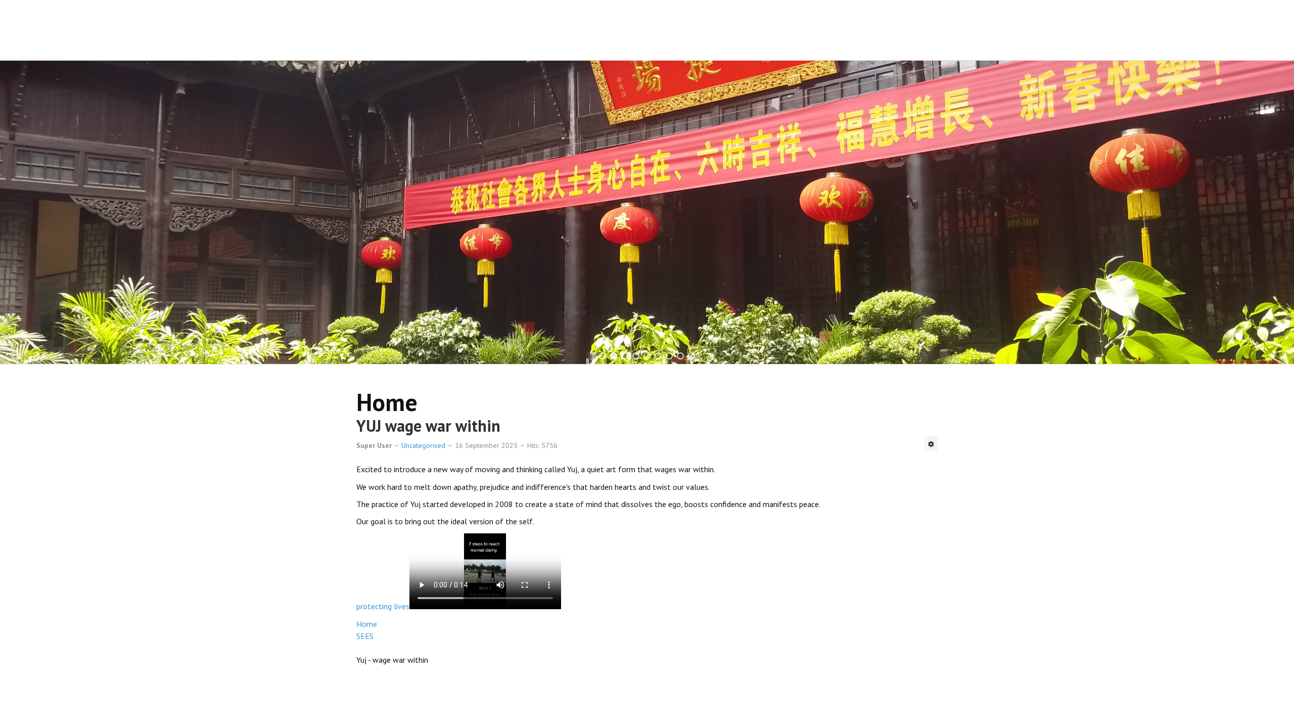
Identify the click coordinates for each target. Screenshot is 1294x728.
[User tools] (931, 443)
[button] (602, 355)
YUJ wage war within (428, 425)
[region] (647, 212)
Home (366, 624)
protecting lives (382, 606)
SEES (365, 636)
